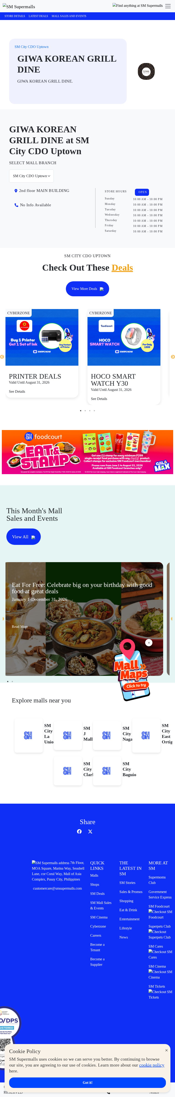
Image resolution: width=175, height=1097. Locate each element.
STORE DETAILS (15, 16)
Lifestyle (125, 928)
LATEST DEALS (38, 16)
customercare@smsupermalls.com (57, 888)
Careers (95, 935)
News (123, 937)
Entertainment (129, 919)
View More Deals (85, 289)
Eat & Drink (128, 910)
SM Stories (127, 883)
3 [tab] (90, 410)
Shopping (126, 901)
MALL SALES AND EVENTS (69, 16)
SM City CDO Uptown (32, 47)
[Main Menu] (168, 6)
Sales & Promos (130, 892)
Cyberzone (98, 926)
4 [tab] (94, 410)
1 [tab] (80, 410)
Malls (94, 875)
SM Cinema (99, 917)
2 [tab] (85, 410)
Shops (94, 884)
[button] (138, 6)
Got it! (88, 1082)
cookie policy (151, 1064)
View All (21, 536)
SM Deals (97, 894)
